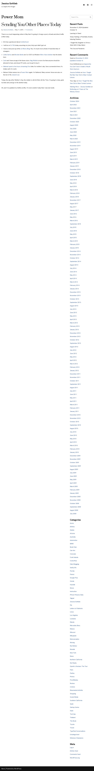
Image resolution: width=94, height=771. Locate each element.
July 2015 (73, 227)
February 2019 (74, 163)
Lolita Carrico (7, 55)
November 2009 (75, 459)
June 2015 (73, 231)
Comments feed (75, 754)
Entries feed (74, 751)
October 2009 (74, 462)
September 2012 (75, 343)
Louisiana (73, 619)
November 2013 (75, 295)
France (72, 574)
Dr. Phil (12, 45)
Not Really (73, 663)
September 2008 (75, 507)
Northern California (76, 660)
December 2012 (75, 333)
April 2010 (73, 442)
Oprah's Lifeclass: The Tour (79, 666)
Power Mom (25, 72)
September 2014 (75, 261)
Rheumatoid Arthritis (76, 690)
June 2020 (73, 132)
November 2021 (75, 108)
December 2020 (75, 118)
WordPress (17, 769)
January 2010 (74, 452)
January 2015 (74, 248)
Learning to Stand (75, 33)
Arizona (72, 533)
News (72, 656)
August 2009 (74, 469)
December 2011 (75, 374)
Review (72, 683)
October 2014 (74, 258)
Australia (72, 537)
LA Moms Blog (25, 49)
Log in (72, 747)
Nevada (72, 649)
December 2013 (75, 292)
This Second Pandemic (77, 49)
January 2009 (74, 493)
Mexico (72, 629)
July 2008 (73, 514)
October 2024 (74, 101)
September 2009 (75, 466)
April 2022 (73, 105)
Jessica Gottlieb (8, 30)
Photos (72, 677)
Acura (72, 523)
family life (73, 568)
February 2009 (74, 490)
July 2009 (73, 473)
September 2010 (75, 425)
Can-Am (72, 550)
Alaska (72, 530)
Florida (72, 571)
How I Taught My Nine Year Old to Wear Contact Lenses (81, 74)
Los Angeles (74, 615)
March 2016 (74, 221)
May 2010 (73, 439)
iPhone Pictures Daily (76, 595)
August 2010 (74, 428)
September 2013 (75, 302)
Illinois (72, 588)
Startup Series (74, 707)
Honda (72, 581)
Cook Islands (74, 557)
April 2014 (73, 278)
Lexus (72, 612)
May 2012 (73, 357)
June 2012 (73, 353)
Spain (71, 704)
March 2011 (74, 405)
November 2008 (75, 500)
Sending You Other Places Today (31, 25)
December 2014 (75, 251)
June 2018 (73, 180)
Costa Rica (73, 561)
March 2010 (74, 445)
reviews (72, 687)
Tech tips (73, 714)
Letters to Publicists (76, 608)
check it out (15, 75)
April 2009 (73, 483)
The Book (73, 721)
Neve (3, 769)
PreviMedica (74, 680)
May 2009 (73, 480)
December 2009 (75, 456)
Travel (72, 728)
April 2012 (73, 360)
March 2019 (74, 159)
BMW (72, 544)
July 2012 (73, 350)
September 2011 (75, 384)
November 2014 (75, 255)
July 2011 (73, 391)
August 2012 (74, 347)
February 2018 (74, 193)
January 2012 (74, 370)
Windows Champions (76, 738)
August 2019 (74, 149)
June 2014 (73, 272)
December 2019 (75, 142)
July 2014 (73, 268)
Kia (71, 605)
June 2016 (73, 214)
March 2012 (74, 364)
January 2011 (74, 411)
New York (73, 653)
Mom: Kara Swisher (46, 55)
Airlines (72, 527)
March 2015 (74, 241)
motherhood (24, 42)
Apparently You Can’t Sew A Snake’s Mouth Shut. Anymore (80, 66)
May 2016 (73, 217)
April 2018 (73, 186)
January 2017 (74, 210)
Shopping (73, 694)
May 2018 (73, 183)
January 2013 (74, 330)
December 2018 (75, 169)
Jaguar (72, 598)
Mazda (72, 622)
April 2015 (73, 238)
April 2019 (73, 156)
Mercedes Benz (75, 625)
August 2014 (74, 265)
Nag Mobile (33, 60)
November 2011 (75, 377)
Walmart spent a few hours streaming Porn (17, 66)
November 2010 (75, 418)
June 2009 (73, 476)
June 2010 (73, 435)
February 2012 (74, 367)
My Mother (73, 646)
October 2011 (74, 381)
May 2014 (73, 275)
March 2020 (74, 139)
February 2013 (74, 326)
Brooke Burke (19, 55)
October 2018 (74, 173)
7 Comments (29, 30)
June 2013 (73, 312)
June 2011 (73, 394)
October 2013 (74, 299)
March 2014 (74, 282)
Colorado (73, 554)
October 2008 (74, 503)
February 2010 (74, 449)
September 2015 (75, 224)
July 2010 (73, 432)
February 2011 (74, 408)
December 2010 (75, 415)
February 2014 (74, 285)
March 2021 (74, 115)
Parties (72, 673)
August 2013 (74, 306)
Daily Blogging (74, 564)
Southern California (76, 700)
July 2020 (73, 129)
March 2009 (74, 486)
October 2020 (74, 122)
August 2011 (74, 388)
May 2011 (73, 398)
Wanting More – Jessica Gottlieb (80, 87)
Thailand (72, 717)
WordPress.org (75, 758)
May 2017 (73, 207)
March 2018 (74, 190)
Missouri (72, 632)
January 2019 (74, 166)
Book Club (73, 547)
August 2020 (74, 125)
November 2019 (75, 146)
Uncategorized (74, 734)
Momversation (74, 639)
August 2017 (74, 203)
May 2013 (73, 316)
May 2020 (73, 135)
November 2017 (75, 200)
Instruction (73, 591)
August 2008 (74, 510)
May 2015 (73, 234)
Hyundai (72, 585)
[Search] (90, 17)
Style (71, 711)
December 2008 (75, 497)
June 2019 (73, 152)
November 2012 (75, 336)
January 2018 (74, 197)
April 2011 (73, 401)
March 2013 (74, 323)
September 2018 (75, 176)
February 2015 (74, 244)
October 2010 (74, 422)
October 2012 (74, 340)
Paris (71, 670)
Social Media (74, 697)
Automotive (73, 540)
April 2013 (73, 319)
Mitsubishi (73, 636)
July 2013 (73, 309)
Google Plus (74, 578)
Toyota (72, 724)
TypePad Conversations (77, 731)
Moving (72, 642)
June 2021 (73, 111)
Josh (5, 60)
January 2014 (74, 289)
